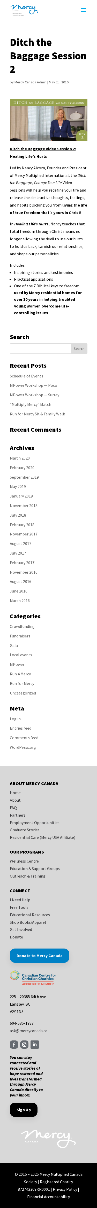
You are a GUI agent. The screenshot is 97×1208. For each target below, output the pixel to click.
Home (15, 792)
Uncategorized (23, 693)
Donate (16, 936)
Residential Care (24, 837)
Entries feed (20, 728)
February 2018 (22, 524)
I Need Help (20, 899)
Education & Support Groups (35, 868)
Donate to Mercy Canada (40, 955)
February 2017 (22, 562)
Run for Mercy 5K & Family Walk (37, 413)
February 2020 (22, 467)
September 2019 (24, 477)
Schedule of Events (26, 375)
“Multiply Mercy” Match (30, 404)
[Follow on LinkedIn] (35, 1044)
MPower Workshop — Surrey (34, 394)
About (15, 800)
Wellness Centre (24, 861)
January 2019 (21, 496)
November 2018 (24, 505)
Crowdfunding (22, 626)
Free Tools (19, 907)
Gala (14, 645)
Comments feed (24, 737)
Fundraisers (20, 635)
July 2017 (18, 553)
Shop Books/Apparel (28, 922)
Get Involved (21, 929)
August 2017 (20, 543)
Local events (21, 654)
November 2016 (24, 572)
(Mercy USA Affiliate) (57, 837)
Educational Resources (30, 914)
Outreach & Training (28, 876)
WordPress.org (23, 747)
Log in (15, 718)
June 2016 (18, 591)
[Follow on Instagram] (24, 1044)
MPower (17, 664)
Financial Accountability (48, 1196)
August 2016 (20, 581)
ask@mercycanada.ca (28, 1030)
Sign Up (24, 1109)
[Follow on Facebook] (14, 1044)
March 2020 (20, 458)
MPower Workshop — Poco (33, 385)
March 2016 (20, 600)
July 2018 (18, 515)
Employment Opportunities (34, 822)
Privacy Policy (65, 1189)
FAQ (13, 807)
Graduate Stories (25, 829)
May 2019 (18, 486)
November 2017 (24, 533)
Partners (17, 815)
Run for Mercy (22, 683)
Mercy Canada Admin (30, 82)
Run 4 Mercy (20, 673)
